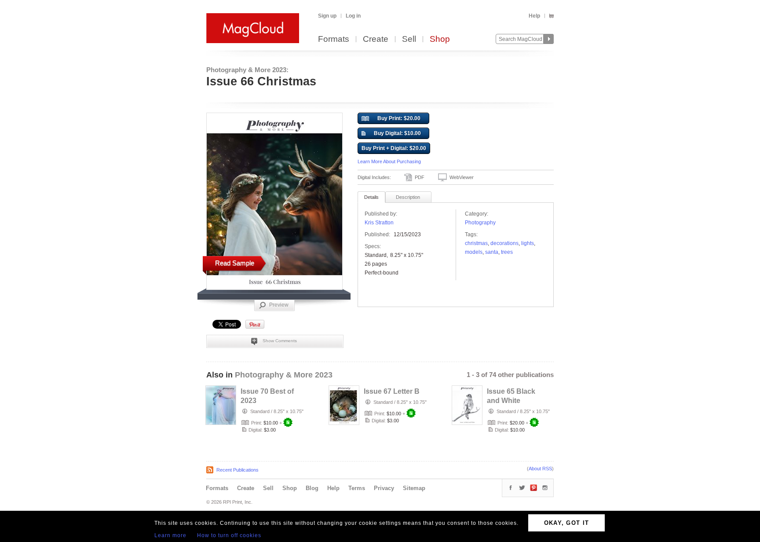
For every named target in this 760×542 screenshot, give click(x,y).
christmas (476, 243)
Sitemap (414, 488)
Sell (409, 39)
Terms (356, 488)
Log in (353, 16)
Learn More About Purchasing (389, 161)
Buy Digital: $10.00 (397, 133)
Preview (279, 305)
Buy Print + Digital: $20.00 (394, 148)
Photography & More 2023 (283, 374)
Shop (440, 39)
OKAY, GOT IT (566, 523)
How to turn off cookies (229, 535)
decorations (504, 243)
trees (507, 252)
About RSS (540, 468)
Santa (491, 252)
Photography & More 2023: (247, 69)
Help (534, 16)
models (473, 252)
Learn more (170, 535)
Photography (480, 223)
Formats (333, 39)
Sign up (327, 16)
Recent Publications (237, 469)
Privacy (384, 488)
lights (527, 243)
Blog (312, 488)
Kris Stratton (379, 223)
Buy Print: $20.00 (398, 118)
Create (375, 39)
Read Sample (234, 263)
